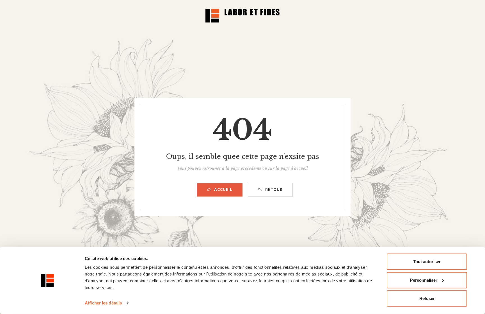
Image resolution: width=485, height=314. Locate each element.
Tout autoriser (427, 261)
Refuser (427, 298)
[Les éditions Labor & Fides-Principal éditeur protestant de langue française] (242, 15)
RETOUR (274, 189)
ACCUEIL (223, 189)
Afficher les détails (103, 303)
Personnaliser (423, 279)
